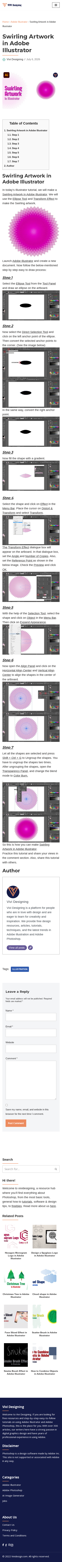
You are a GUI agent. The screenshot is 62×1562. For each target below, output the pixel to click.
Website (10, 1042)
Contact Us (8, 1524)
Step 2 (13, 139)
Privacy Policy (9, 1530)
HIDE (40, 122)
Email (9, 1026)
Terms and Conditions (14, 1535)
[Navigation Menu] (56, 5)
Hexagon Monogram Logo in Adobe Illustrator (16, 1256)
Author (9, 165)
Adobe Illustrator (19, 21)
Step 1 (13, 134)
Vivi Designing (15, 59)
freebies (17, 1206)
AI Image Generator (13, 1495)
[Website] (30, 947)
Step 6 (13, 157)
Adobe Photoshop (12, 1490)
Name (10, 1010)
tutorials (27, 1201)
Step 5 (13, 152)
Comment (11, 1058)
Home (5, 21)
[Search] (56, 1169)
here (53, 1206)
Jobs (4, 1500)
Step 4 (13, 148)
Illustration (19, 969)
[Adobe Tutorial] (11, 5)
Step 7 (13, 161)
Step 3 (13, 143)
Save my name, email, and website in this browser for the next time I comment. (27, 1111)
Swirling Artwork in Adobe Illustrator (25, 130)
